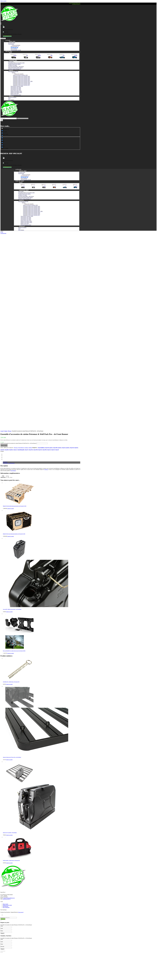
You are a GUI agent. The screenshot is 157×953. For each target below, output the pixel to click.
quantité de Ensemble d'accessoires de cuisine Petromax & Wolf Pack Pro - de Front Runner (18, 443)
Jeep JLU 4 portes (74, 447)
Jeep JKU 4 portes (57, 447)
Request (2, 933)
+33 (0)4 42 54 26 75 (76, 4)
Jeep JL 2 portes (65, 447)
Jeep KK (7, 449)
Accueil (1, 431)
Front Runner (21, 447)
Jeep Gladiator (41, 447)
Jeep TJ (26, 449)
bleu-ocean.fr (20, 912)
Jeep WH (35, 449)
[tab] (41, 462)
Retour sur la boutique (7, 36)
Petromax (46, 469)
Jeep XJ (49, 449)
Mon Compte (5, 904)
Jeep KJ (2, 449)
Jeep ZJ (57, 449)
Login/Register (3, 233)
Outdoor (5, 431)
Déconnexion (5, 906)
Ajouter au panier (4, 445)
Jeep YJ (53, 449)
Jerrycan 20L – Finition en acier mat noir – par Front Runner (12, 609)
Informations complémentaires (9, 463)
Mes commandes (6, 907)
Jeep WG (31, 449)
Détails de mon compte (7, 905)
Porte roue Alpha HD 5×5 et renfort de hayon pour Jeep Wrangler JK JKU (14, 650)
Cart (2, 232)
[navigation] (40, 70)
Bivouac (9, 431)
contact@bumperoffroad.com (74, 3)
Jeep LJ (15, 449)
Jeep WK (44, 449)
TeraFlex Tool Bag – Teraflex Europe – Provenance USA (11, 860)
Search (1, 231)
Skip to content (3, 1)
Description (5, 462)
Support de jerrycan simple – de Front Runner (10, 832)
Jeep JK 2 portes (49, 447)
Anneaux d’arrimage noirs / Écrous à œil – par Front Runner (12, 757)
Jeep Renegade (20, 449)
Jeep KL (11, 449)
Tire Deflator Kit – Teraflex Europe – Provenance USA (11, 681)
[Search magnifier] (1, 120)
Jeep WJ (40, 449)
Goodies (26, 447)
